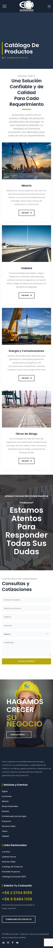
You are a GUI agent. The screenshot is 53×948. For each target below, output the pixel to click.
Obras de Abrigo (26, 434)
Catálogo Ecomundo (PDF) (14, 876)
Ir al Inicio (6, 851)
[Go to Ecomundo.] (3, 57)
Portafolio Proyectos (11, 871)
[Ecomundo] (26, 6)
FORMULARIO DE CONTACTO (19, 919)
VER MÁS (25, 213)
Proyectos (6, 821)
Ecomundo (7, 796)
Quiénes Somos (9, 856)
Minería (26, 185)
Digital (4, 791)
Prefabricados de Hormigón (14, 816)
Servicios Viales (8, 826)
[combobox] (26, 634)
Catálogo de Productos (12, 866)
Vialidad (26, 268)
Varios (4, 831)
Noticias (5, 811)
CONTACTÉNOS (18, 734)
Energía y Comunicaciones (26, 351)
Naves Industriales (10, 806)
